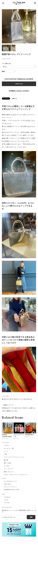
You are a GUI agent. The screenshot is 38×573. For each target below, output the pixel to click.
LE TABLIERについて (10, 481)
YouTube (7, 502)
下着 (5, 454)
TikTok (6, 500)
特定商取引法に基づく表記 (11, 489)
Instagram (7, 497)
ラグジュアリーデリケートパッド (14, 457)
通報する (14, 98)
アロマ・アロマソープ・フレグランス (15, 474)
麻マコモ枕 (7, 463)
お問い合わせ (8, 484)
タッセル (7, 466)
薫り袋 (6, 460)
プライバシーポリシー (10, 487)
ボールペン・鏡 (9, 448)
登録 (31, 517)
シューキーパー (9, 469)
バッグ (6, 451)
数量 (3, 71)
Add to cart (19, 84)
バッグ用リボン (7, 63)
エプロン (7, 445)
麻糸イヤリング (9, 471)
